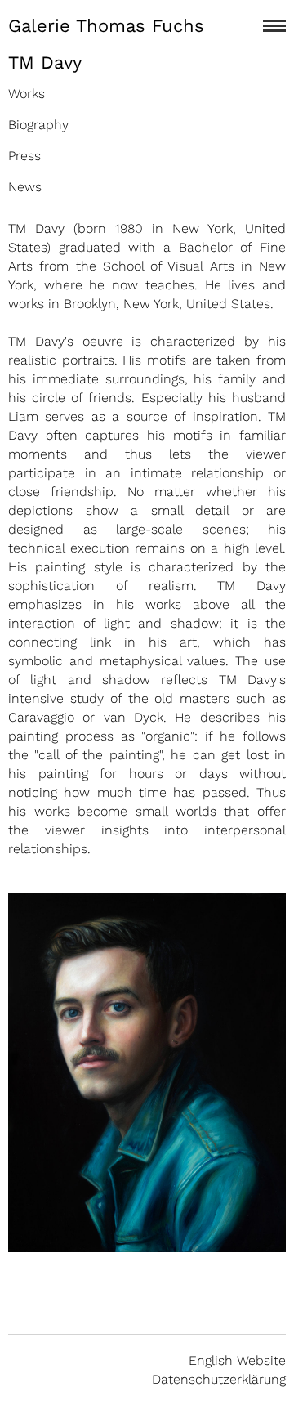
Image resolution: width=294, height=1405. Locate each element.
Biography (38, 124)
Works (26, 93)
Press (24, 155)
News (25, 187)
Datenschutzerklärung (219, 1379)
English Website (237, 1360)
